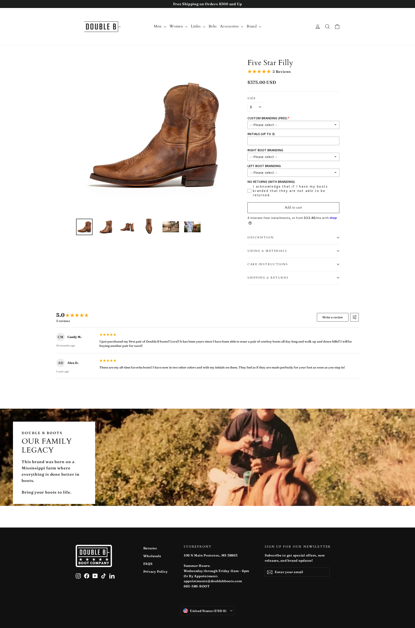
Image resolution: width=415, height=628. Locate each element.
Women (176, 26)
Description (260, 237)
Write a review (332, 317)
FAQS (148, 564)
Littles (196, 26)
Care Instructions (267, 264)
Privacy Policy (155, 571)
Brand (252, 26)
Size (251, 98)
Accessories (230, 26)
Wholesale (152, 556)
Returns (150, 548)
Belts (213, 26)
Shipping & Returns (268, 278)
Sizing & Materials (267, 251)
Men (158, 26)
